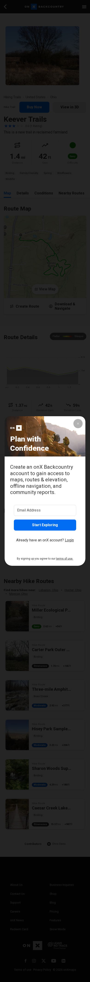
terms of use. (64, 558)
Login (69, 540)
